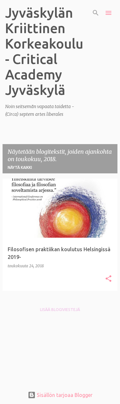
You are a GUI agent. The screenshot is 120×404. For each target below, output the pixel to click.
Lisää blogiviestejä (60, 310)
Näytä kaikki (20, 167)
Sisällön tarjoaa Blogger (64, 395)
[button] (108, 279)
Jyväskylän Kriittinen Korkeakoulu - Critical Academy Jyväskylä (44, 51)
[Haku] (96, 13)
